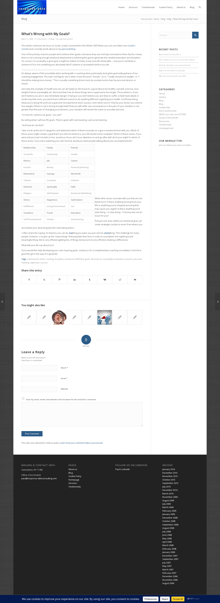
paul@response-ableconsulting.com (39, 478)
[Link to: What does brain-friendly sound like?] (59, 317)
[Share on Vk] (104, 279)
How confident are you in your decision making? (177, 59)
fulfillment (79, 259)
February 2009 (169, 510)
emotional (69, 259)
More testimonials (168, 110)
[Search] (199, 7)
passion (128, 259)
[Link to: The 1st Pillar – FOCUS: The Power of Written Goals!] (28, 317)
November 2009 (170, 496)
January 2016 (168, 469)
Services (133, 7)
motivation (119, 259)
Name (64, 367)
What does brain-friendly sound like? (173, 76)
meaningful (108, 259)
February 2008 (169, 548)
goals (87, 259)
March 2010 (167, 493)
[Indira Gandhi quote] (2, 301)
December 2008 (169, 517)
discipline (59, 259)
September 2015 (170, 483)
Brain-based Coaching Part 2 (170, 54)
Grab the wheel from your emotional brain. (175, 65)
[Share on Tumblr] (89, 279)
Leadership (164, 107)
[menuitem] (199, 7)
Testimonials (148, 7)
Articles (162, 97)
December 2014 (169, 490)
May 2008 (167, 538)
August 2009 (168, 500)
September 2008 (170, 524)
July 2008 (166, 531)
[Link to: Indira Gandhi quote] (89, 317)
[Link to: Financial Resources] (119, 317)
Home (121, 7)
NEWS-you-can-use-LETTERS (172, 114)
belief (42, 259)
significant (34, 262)
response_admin (66, 39)
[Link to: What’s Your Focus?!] (74, 317)
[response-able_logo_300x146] (31, 7)
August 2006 (168, 583)
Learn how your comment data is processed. (81, 442)
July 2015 (166, 486)
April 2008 (167, 541)
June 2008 (167, 534)
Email (64, 378)
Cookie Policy (165, 7)
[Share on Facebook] (29, 279)
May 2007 (167, 566)
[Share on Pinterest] (59, 279)
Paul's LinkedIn (122, 469)
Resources (164, 121)
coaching (50, 259)
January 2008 (168, 552)
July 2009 (166, 503)
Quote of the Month (168, 117)
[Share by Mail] (135, 279)
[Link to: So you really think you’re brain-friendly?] (104, 317)
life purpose (96, 259)
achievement (33, 259)
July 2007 (166, 562)
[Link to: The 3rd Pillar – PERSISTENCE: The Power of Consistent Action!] (44, 317)
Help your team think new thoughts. (172, 70)
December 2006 (169, 576)
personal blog (68, 48)
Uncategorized (166, 128)
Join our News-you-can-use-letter (175, 145)
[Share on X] (44, 279)
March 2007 (167, 569)
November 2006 (170, 579)
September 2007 (170, 559)
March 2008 (167, 545)
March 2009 (167, 507)
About (162, 93)
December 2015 (169, 472)
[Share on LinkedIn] (74, 279)
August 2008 (168, 528)
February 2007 (169, 572)
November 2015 (170, 476)
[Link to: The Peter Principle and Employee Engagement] (135, 317)
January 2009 (168, 514)
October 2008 (168, 521)
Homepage (73, 479)
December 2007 (169, 555)
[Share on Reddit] (119, 279)
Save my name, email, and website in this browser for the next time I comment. (61, 399)
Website (64, 389)
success (44, 262)
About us (181, 7)
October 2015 (168, 479)
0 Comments (40, 39)
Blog (192, 7)
